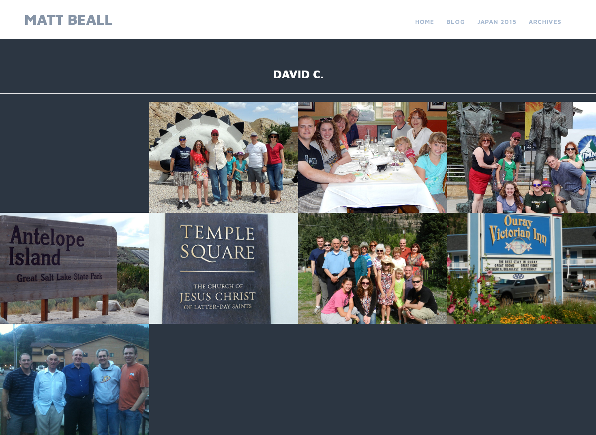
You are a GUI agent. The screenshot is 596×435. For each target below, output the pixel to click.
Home (424, 21)
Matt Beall (68, 19)
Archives (545, 21)
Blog (455, 21)
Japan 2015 (497, 21)
